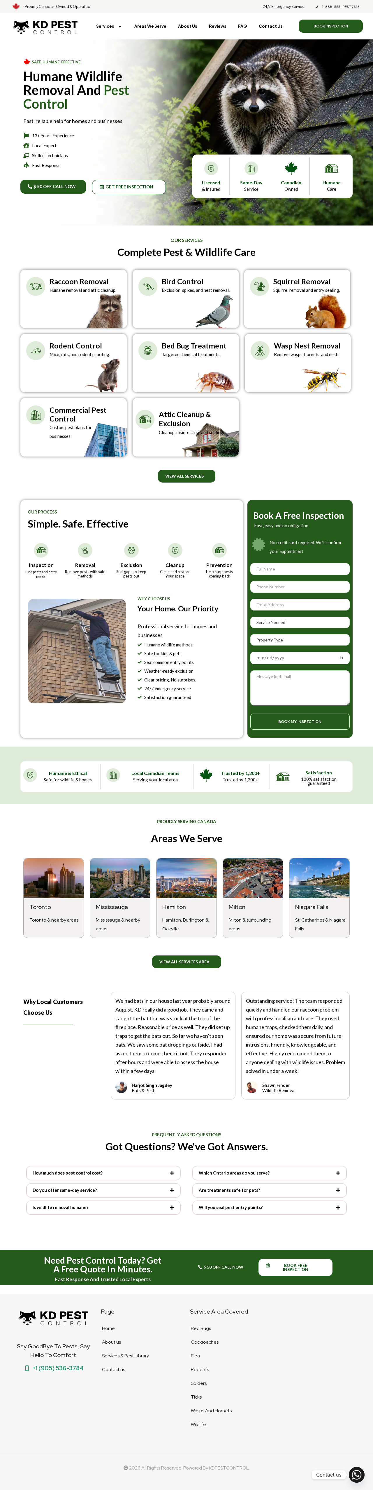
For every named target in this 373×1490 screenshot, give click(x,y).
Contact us (113, 1369)
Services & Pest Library (125, 1356)
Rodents (200, 1369)
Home (108, 1328)
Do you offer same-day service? (65, 1190)
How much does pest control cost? (68, 1172)
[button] (103, 1173)
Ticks (196, 1397)
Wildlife (198, 1424)
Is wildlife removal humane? (60, 1207)
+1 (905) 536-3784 (58, 1368)
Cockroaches (205, 1342)
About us (111, 1342)
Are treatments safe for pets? (229, 1190)
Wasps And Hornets (211, 1411)
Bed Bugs (201, 1328)
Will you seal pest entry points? (231, 1207)
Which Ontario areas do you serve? (234, 1172)
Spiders (199, 1383)
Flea (195, 1356)
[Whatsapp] (357, 1475)
